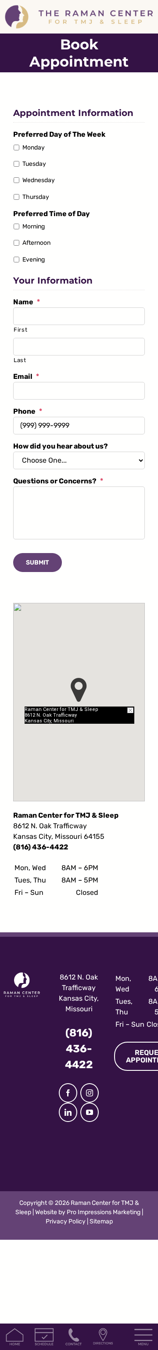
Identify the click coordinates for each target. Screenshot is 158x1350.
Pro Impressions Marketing (103, 1212)
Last (20, 360)
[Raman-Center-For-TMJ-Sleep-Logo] (79, 8)
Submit (37, 562)
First (20, 329)
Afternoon (36, 243)
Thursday (35, 197)
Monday (33, 147)
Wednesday (38, 180)
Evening (33, 259)
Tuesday (34, 164)
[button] (78, 690)
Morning (33, 226)
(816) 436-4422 (40, 847)
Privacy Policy (66, 1221)
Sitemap (101, 1221)
